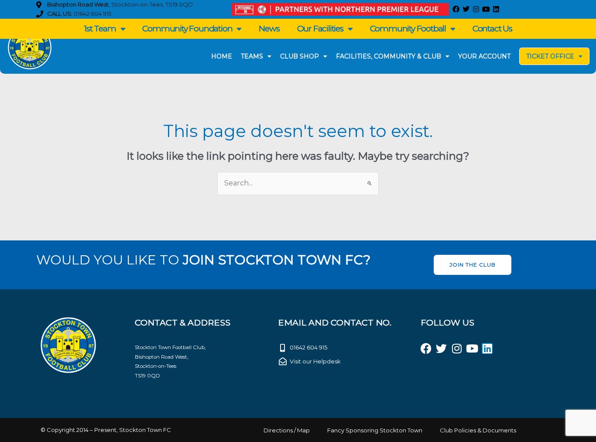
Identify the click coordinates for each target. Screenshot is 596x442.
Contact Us (492, 29)
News (269, 29)
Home (221, 56)
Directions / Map (287, 430)
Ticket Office (550, 56)
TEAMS (252, 56)
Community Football (408, 29)
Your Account (484, 56)
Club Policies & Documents (478, 430)
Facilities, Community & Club (388, 56)
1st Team (100, 29)
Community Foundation (187, 29)
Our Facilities (320, 29)
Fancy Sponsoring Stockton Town (374, 430)
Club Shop (299, 56)
